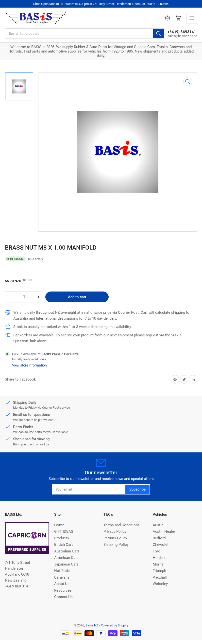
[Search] (158, 33)
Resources (63, 590)
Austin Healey (164, 531)
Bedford (159, 538)
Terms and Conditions (121, 525)
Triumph (159, 570)
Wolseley (160, 584)
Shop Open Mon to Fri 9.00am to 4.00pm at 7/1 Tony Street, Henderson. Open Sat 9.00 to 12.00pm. (101, 4)
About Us (61, 584)
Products (61, 538)
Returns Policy (115, 538)
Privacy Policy (114, 531)
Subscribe (137, 489)
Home (59, 525)
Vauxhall (160, 577)
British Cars (63, 544)
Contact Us (63, 597)
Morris (158, 564)
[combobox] (85, 33)
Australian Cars (67, 551)
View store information (29, 365)
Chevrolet (160, 544)
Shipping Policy (116, 544)
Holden (159, 557)
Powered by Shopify (114, 625)
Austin (158, 525)
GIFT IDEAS (63, 531)
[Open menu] (191, 18)
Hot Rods (62, 570)
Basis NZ (91, 625)
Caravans (61, 577)
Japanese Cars (66, 564)
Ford (156, 551)
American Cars (66, 557)
